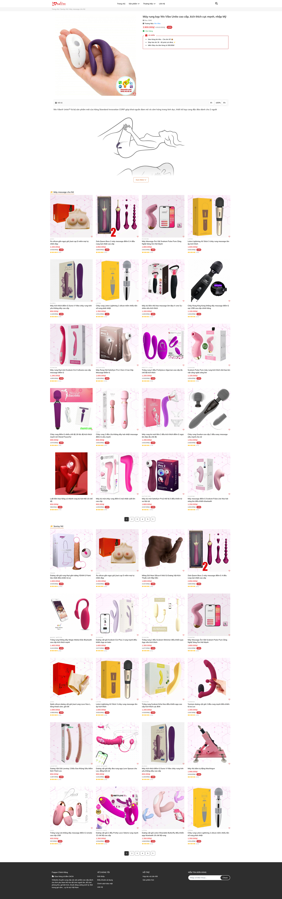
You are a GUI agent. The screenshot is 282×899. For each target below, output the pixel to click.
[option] (95, 55)
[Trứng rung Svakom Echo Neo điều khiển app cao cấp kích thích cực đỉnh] (163, 679)
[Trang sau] (153, 519)
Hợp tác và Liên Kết (150, 876)
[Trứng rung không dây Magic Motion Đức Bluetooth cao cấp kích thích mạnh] (71, 614)
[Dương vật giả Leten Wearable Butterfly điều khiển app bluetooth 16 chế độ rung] (163, 808)
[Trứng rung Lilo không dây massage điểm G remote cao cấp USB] (71, 808)
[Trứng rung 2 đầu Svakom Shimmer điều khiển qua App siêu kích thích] (163, 614)
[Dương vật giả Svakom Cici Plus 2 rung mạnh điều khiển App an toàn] (117, 614)
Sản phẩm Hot (148, 880)
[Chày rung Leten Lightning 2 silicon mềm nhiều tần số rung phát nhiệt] (117, 280)
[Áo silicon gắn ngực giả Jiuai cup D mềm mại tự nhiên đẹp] (71, 216)
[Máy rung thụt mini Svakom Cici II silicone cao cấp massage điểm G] (71, 345)
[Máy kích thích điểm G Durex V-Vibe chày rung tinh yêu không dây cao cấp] (71, 280)
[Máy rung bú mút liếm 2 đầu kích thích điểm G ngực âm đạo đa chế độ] (163, 409)
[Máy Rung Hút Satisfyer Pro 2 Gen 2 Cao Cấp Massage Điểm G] (117, 345)
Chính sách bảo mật (105, 883)
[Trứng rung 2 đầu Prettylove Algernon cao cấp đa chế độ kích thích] (163, 345)
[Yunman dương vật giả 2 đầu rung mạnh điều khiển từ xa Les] (209, 679)
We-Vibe (157, 23)
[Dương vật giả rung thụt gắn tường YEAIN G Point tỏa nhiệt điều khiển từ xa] (71, 550)
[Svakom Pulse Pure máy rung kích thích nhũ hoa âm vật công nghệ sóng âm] (209, 345)
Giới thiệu (101, 876)
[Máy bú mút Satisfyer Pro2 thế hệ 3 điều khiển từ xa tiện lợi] (163, 473)
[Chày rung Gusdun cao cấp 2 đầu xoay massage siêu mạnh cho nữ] (209, 409)
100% (218, 103)
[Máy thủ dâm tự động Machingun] (209, 743)
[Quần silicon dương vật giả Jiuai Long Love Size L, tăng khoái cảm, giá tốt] (71, 679)
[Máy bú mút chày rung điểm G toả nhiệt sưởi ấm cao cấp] (117, 473)
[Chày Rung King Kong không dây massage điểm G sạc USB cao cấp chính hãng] (209, 280)
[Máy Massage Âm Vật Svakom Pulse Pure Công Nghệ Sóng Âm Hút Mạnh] (163, 216)
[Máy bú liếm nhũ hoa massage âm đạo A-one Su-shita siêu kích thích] (163, 280)
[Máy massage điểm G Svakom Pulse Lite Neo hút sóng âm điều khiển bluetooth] (209, 473)
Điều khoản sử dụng (105, 880)
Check (225, 878)
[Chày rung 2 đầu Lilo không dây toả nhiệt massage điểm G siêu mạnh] (117, 409)
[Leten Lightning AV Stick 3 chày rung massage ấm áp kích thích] (209, 216)
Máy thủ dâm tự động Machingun (201, 768)
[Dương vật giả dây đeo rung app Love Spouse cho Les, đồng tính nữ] (117, 743)
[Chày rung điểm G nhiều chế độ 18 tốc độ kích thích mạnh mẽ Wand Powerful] (71, 409)
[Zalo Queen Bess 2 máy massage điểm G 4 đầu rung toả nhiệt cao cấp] (117, 216)
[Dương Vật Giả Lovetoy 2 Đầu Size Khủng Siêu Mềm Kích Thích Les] (71, 743)
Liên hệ (100, 887)
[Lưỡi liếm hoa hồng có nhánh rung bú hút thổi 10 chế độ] (71, 473)
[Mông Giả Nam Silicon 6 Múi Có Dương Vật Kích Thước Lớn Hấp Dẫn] (163, 550)
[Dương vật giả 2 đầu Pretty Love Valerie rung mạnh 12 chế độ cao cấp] (117, 808)
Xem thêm (140, 180)
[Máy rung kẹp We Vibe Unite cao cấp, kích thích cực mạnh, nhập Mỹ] (95, 55)
